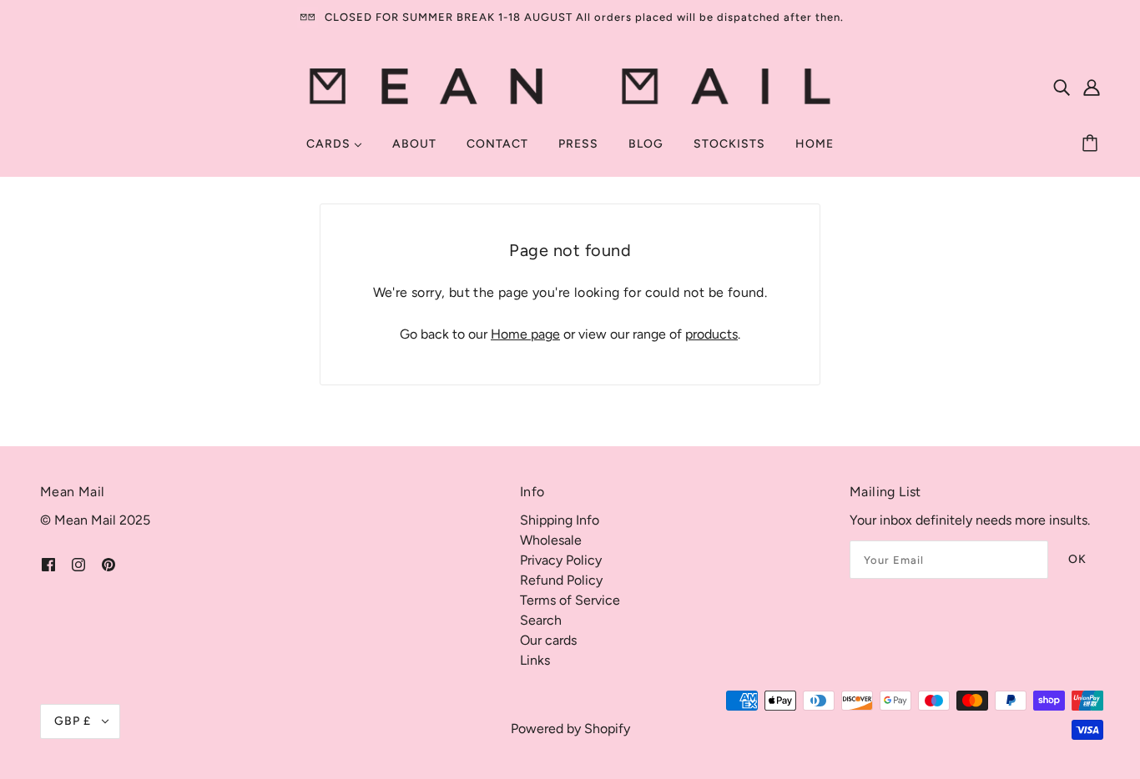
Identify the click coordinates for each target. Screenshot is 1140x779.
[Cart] (1092, 144)
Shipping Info (559, 520)
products (711, 334)
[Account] (1092, 86)
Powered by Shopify (570, 728)
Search (541, 620)
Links (535, 660)
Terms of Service (570, 600)
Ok (1077, 559)
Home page (525, 334)
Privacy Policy (561, 560)
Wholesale (551, 540)
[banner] (570, 85)
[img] (1062, 86)
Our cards (548, 640)
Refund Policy (561, 580)
